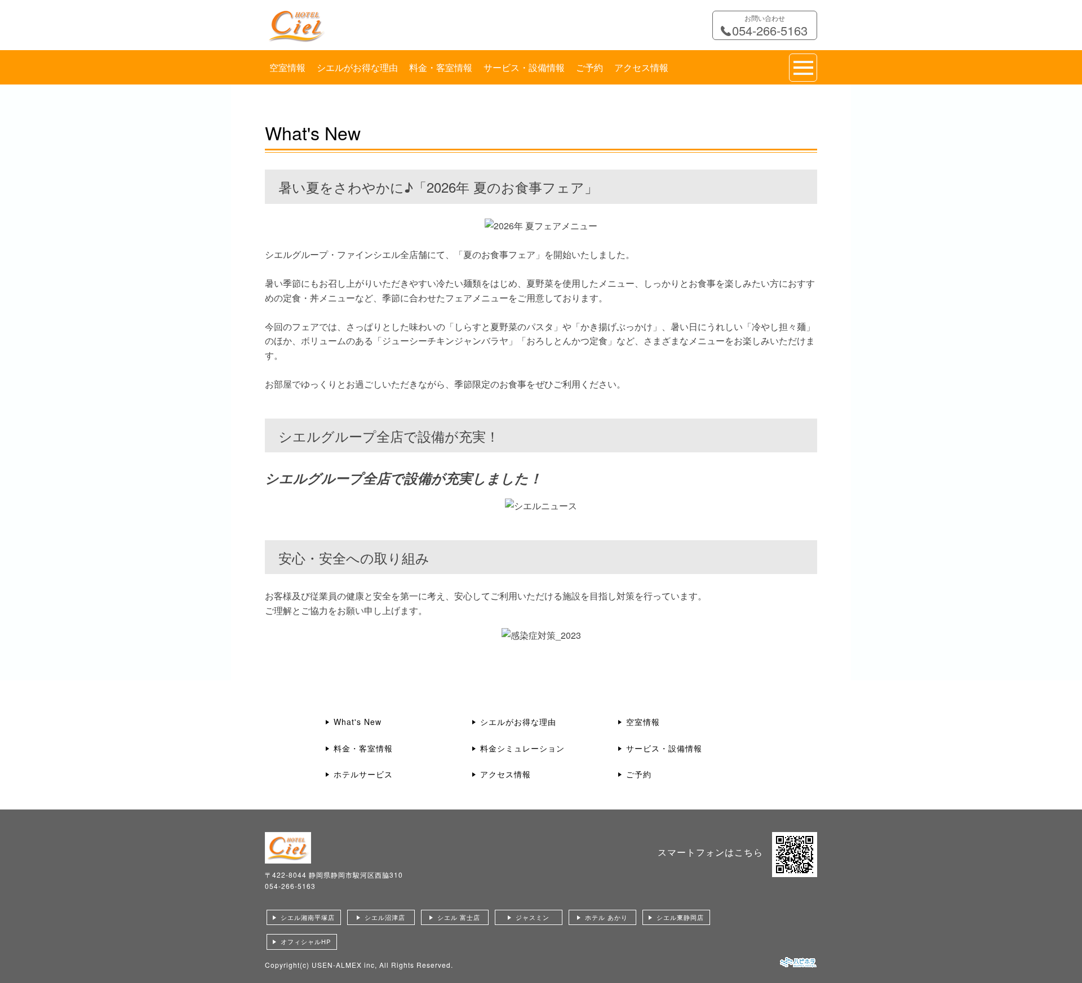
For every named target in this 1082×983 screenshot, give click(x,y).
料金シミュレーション (522, 748)
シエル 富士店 (458, 917)
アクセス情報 (641, 67)
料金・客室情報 (440, 67)
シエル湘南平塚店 (308, 917)
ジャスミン (532, 917)
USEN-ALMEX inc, (344, 964)
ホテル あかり (606, 917)
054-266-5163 (290, 886)
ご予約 (589, 67)
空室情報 (287, 67)
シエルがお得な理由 (357, 67)
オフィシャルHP (306, 941)
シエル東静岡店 (680, 917)
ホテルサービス (363, 774)
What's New (358, 721)
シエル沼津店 (385, 917)
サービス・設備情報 (524, 67)
